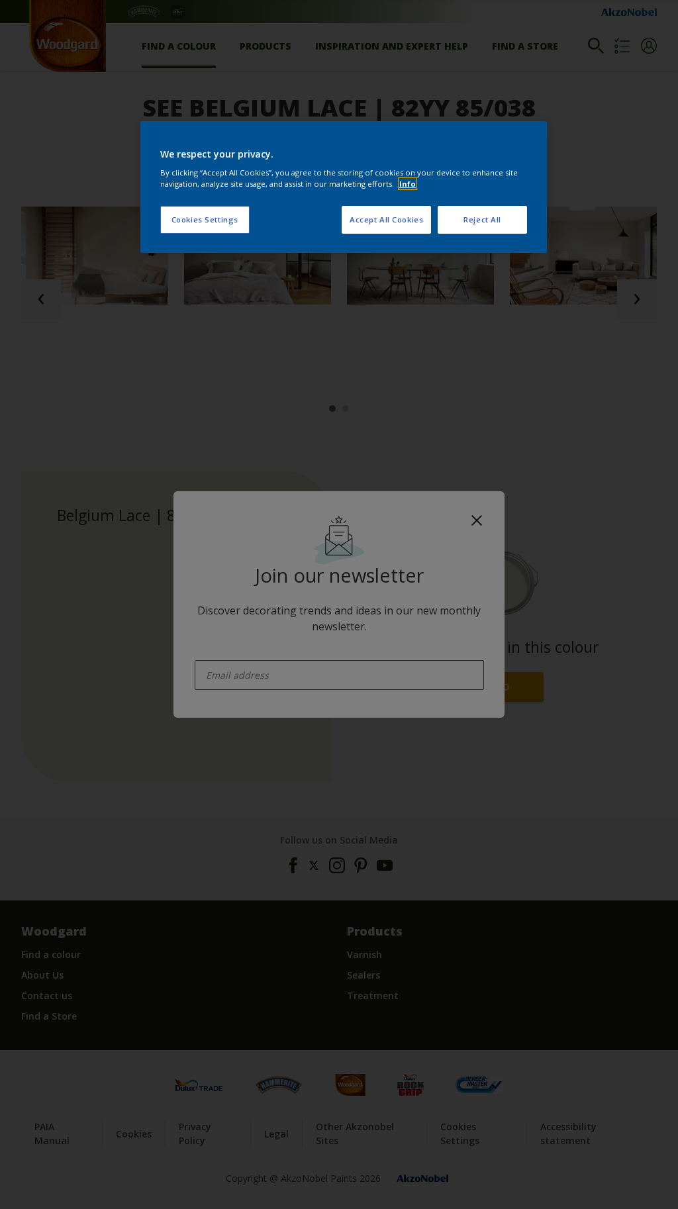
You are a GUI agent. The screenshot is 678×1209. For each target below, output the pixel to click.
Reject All (482, 219)
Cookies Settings (204, 219)
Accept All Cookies (386, 219)
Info (407, 184)
